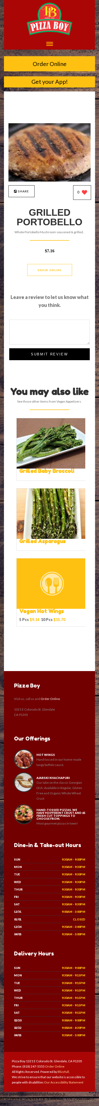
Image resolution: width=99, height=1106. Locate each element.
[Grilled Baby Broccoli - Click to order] (52, 467)
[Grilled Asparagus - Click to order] (52, 538)
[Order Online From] (49, 180)
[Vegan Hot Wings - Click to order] (52, 608)
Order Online (50, 63)
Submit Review (49, 354)
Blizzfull (63, 1072)
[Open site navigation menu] (49, 44)
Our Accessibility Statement (63, 1082)
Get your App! (49, 81)
